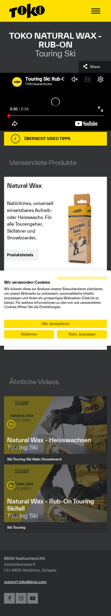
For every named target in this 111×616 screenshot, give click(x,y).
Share (95, 66)
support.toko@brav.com (25, 581)
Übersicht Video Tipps (47, 138)
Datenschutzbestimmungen (82, 277)
